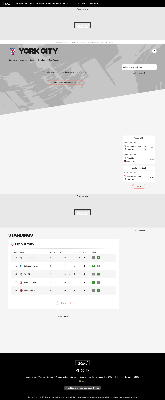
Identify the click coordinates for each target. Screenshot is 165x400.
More (139, 186)
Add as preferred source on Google (83, 388)
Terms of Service (45, 377)
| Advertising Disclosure (93, 42)
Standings (42, 60)
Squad (32, 60)
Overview (12, 60)
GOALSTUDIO (94, 3)
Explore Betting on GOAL (132, 67)
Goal (41, 397)
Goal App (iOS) (105, 377)
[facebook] (78, 371)
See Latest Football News (65, 82)
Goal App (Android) (88, 377)
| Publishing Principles (106, 42)
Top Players (54, 60)
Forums (40, 3)
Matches (23, 60)
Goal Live (118, 377)
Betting (128, 377)
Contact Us (31, 377)
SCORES (19, 3)
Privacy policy (62, 377)
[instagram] (87, 371)
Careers (73, 377)
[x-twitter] (82, 371)
